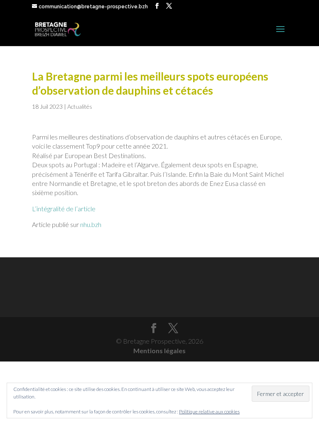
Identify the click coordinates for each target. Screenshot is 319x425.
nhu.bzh (90, 224)
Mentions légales (159, 350)
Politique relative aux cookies (209, 411)
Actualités (79, 106)
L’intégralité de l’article (64, 208)
